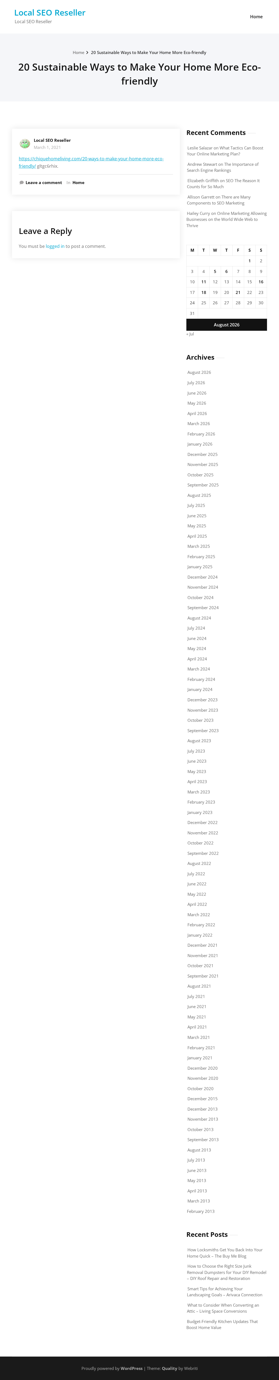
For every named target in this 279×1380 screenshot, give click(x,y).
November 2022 (202, 832)
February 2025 (201, 556)
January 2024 (200, 689)
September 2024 (203, 607)
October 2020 (200, 1088)
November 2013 (202, 1119)
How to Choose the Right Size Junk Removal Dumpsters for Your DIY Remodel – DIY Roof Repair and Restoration (226, 1272)
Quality (169, 1368)
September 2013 (203, 1139)
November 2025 (202, 464)
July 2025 (196, 505)
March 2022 (198, 914)
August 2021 (199, 986)
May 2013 (196, 1180)
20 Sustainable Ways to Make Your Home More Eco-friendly (148, 52)
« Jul (190, 333)
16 (261, 281)
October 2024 (200, 597)
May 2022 (196, 894)
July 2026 (196, 382)
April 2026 (197, 413)
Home (256, 17)
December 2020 (202, 1068)
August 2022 (199, 863)
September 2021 (203, 976)
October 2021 (200, 965)
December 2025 (202, 454)
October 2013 (200, 1129)
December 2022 (202, 822)
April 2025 (197, 536)
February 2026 (201, 434)
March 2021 (198, 1037)
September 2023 (203, 730)
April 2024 (197, 659)
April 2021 (197, 1027)
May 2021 (196, 1017)
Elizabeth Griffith (203, 180)
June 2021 (197, 1006)
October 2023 (200, 720)
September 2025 (203, 485)
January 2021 (200, 1057)
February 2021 (201, 1047)
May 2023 (196, 771)
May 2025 (196, 525)
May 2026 (196, 403)
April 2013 (197, 1190)
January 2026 (200, 444)
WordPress (131, 1368)
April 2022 (197, 904)
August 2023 (199, 740)
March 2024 (198, 669)
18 (203, 292)
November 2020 (202, 1078)
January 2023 (200, 812)
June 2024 (197, 638)
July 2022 (196, 873)
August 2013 (199, 1150)
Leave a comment (44, 182)
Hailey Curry (198, 213)
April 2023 (197, 781)
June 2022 (197, 883)
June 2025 (197, 515)
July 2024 (196, 628)
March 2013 (198, 1201)
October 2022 (200, 843)
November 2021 (202, 955)
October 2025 (200, 474)
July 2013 (196, 1160)
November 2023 (202, 710)
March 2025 (198, 546)
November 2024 (202, 587)
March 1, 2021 (47, 147)
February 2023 (201, 802)
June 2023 (197, 761)
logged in (55, 246)
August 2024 (199, 618)
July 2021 (196, 996)
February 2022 (201, 924)
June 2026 (197, 393)
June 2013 (197, 1170)
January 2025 (200, 566)
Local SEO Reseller (50, 12)
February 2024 (201, 679)
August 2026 (199, 372)
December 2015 (202, 1098)
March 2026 (198, 423)
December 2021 (202, 945)
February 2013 (201, 1211)
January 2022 (200, 935)
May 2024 (196, 648)
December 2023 (202, 699)
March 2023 (198, 792)
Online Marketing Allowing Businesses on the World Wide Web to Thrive (226, 219)
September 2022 (203, 853)
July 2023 (196, 751)
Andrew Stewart (202, 164)
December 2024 (202, 577)
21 (238, 292)
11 (203, 281)
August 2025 (199, 495)
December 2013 (202, 1109)
